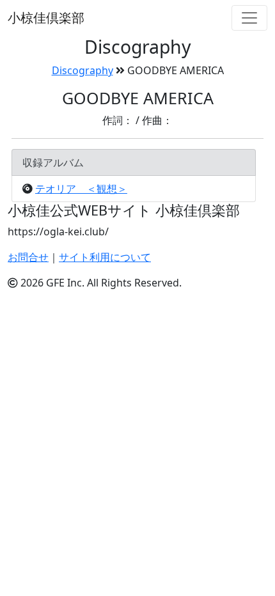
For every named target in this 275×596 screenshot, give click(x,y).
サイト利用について (105, 257)
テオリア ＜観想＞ (81, 189)
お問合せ (28, 257)
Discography (82, 70)
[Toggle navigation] (249, 18)
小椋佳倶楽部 (46, 17)
